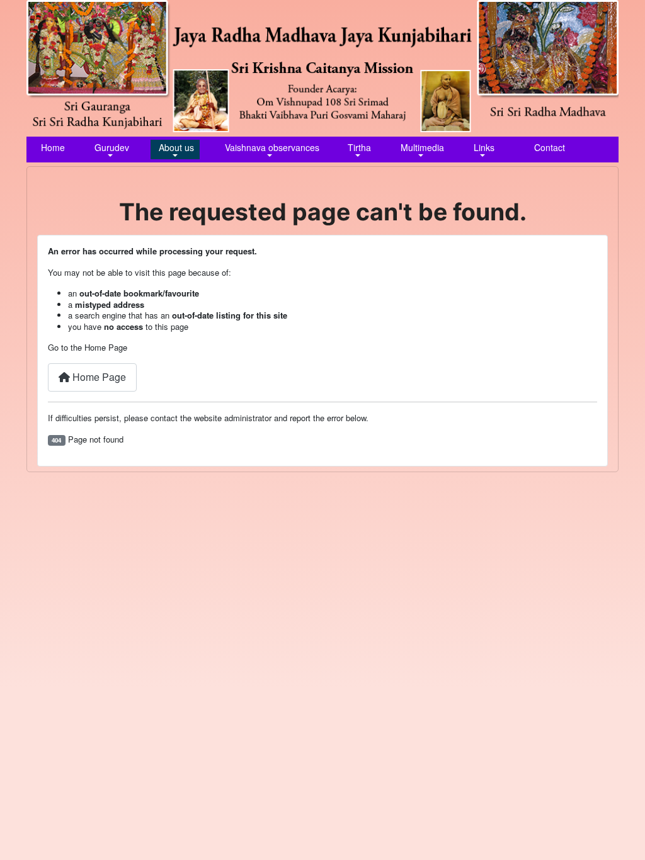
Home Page (98, 377)
